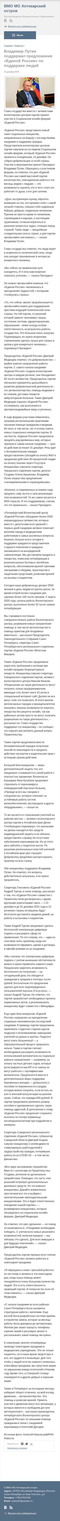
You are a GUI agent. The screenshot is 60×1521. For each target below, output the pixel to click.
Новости (19, 45)
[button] (51, 80)
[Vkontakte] (5, 20)
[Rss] (11, 20)
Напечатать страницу (17, 1448)
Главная (8, 45)
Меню (20, 35)
